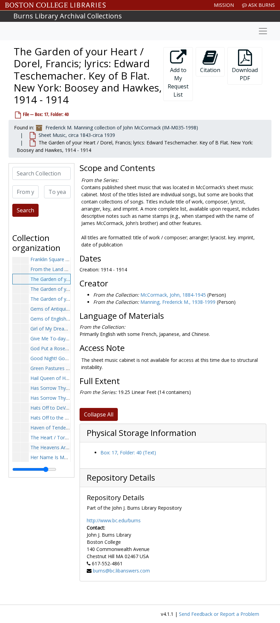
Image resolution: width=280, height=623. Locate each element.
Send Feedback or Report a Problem (219, 614)
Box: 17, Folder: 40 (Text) (128, 452)
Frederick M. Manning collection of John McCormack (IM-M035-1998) (121, 127)
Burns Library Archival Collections (67, 15)
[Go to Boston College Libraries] (55, 5)
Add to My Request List (178, 82)
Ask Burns (261, 5)
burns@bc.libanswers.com (121, 570)
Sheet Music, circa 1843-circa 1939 (77, 135)
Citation (210, 70)
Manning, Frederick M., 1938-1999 (177, 302)
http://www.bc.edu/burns (114, 520)
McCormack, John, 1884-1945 (173, 295)
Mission (224, 5)
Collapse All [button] (98, 414)
